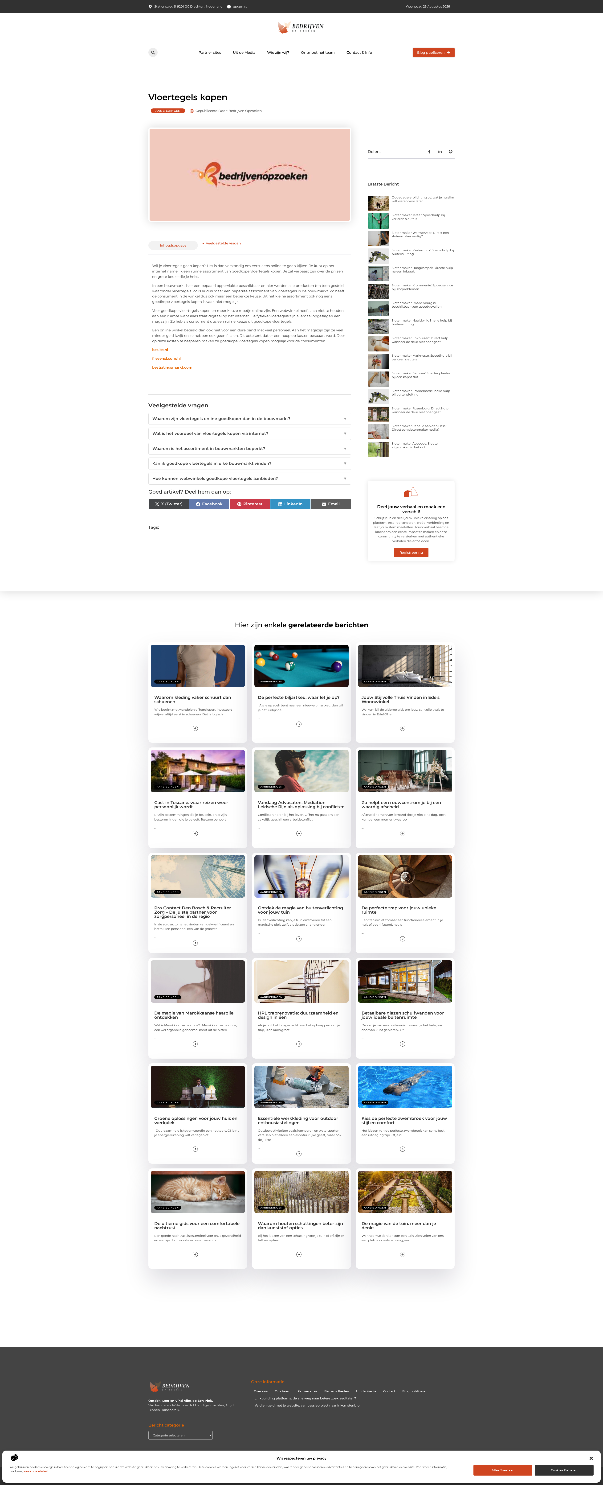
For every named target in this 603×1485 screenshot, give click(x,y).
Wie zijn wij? (278, 52)
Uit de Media (244, 52)
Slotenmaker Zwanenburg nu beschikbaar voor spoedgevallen (417, 305)
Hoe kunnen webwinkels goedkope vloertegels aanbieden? (249, 478)
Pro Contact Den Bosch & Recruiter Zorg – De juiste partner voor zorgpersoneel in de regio (192, 912)
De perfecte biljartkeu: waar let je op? (298, 697)
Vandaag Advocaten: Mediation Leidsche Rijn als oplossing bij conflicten (301, 804)
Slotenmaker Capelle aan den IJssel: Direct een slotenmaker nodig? (419, 428)
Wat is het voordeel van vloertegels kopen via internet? (249, 433)
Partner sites (210, 52)
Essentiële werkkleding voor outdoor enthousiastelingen (298, 1120)
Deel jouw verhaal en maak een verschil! (411, 509)
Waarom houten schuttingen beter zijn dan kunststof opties (300, 1225)
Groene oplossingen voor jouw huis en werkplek (195, 1120)
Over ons (261, 1391)
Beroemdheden (336, 1391)
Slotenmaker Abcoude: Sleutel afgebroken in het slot (415, 445)
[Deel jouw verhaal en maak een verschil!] (411, 492)
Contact (389, 1391)
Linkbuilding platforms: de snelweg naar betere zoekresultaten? (305, 1398)
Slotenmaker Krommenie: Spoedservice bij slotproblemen (422, 287)
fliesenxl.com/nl (166, 358)
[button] (591, 1458)
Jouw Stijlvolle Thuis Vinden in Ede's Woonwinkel (401, 699)
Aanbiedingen (167, 110)
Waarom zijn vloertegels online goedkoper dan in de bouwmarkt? (249, 418)
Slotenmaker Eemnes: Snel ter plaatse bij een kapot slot (421, 375)
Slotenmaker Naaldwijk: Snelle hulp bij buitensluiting (422, 322)
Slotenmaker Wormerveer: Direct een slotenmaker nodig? (420, 234)
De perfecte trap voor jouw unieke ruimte (399, 910)
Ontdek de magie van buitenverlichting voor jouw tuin (300, 910)
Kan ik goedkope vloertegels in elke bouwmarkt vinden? (249, 463)
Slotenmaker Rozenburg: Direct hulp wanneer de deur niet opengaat (420, 410)
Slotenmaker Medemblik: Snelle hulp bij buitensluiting (423, 252)
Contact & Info (359, 52)
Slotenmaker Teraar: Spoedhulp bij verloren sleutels (418, 217)
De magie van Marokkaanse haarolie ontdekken (193, 1015)
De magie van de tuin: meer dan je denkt (399, 1225)
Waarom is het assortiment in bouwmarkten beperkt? (249, 448)
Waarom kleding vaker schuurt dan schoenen (192, 699)
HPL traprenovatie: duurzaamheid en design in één (298, 1015)
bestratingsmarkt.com (172, 367)
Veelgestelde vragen (223, 243)
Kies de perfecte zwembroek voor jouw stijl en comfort (404, 1120)
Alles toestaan (503, 1470)
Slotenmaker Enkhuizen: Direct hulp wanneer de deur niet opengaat (420, 340)
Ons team (282, 1391)
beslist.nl (160, 349)
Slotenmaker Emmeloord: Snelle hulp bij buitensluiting (421, 392)
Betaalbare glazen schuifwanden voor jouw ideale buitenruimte (403, 1015)
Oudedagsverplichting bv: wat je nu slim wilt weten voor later (423, 199)
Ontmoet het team (318, 52)
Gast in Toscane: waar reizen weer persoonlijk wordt (191, 804)
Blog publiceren (415, 1391)
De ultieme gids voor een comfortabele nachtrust (197, 1225)
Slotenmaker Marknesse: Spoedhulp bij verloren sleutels (422, 357)
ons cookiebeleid (36, 1471)
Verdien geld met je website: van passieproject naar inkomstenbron (308, 1405)
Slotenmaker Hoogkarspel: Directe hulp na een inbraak (422, 269)
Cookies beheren (564, 1470)
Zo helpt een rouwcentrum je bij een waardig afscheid (401, 804)
